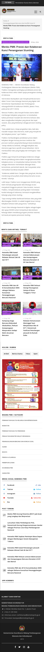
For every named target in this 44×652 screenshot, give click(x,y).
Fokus (28, 354)
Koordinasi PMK (7, 468)
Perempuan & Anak (8, 463)
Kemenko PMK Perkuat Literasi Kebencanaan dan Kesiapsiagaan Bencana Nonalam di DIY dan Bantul (24, 559)
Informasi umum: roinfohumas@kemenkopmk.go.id (22, 615)
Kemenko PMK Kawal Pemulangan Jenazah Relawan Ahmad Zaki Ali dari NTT (23, 549)
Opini (35, 354)
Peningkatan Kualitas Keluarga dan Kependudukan (19, 420)
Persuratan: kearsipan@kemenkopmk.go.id (19, 618)
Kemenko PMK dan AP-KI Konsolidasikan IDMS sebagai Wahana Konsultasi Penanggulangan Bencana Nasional (24, 570)
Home (5, 21)
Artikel (6, 354)
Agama (4, 447)
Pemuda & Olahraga (9, 457)
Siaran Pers (6, 473)
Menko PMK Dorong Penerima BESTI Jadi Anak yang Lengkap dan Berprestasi (24, 515)
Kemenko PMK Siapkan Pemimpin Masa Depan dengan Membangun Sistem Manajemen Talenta (24, 538)
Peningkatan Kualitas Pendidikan (13, 431)
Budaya (4, 452)
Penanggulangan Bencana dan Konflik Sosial (18, 23)
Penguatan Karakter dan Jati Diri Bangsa (16, 436)
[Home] (9, 11)
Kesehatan (5, 426)
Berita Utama (8, 38)
